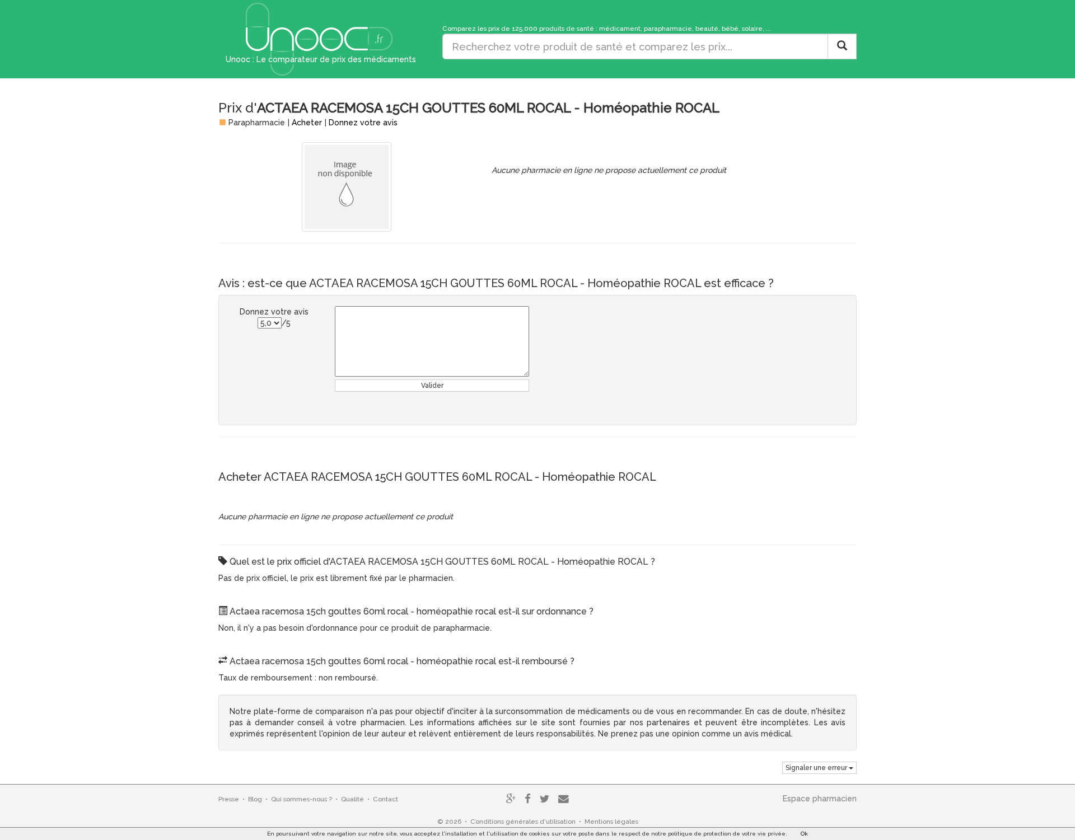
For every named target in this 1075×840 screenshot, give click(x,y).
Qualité (352, 799)
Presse (228, 799)
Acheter (307, 122)
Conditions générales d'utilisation (523, 821)
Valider (432, 386)
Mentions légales (611, 821)
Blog (255, 799)
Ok (804, 833)
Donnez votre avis (363, 122)
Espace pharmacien (820, 798)
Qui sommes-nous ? (301, 799)
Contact (385, 799)
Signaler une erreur (817, 768)
